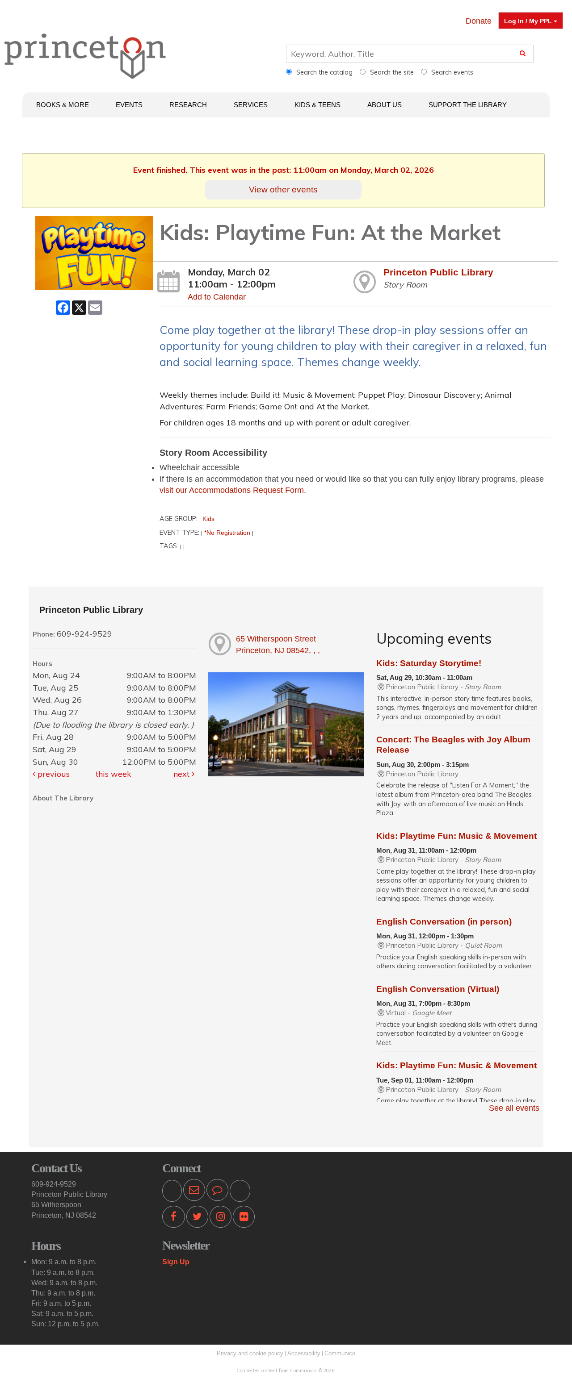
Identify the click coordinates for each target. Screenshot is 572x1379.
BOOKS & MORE (62, 104)
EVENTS (129, 104)
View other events (283, 189)
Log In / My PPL (529, 21)
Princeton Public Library (438, 272)
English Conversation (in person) (444, 921)
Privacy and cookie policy (250, 1353)
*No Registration (227, 532)
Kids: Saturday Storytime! (428, 663)
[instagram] (220, 1218)
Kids (208, 518)
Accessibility (303, 1353)
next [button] (182, 774)
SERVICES (251, 104)
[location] (240, 1191)
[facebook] (173, 1218)
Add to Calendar (217, 296)
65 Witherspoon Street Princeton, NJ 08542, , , (278, 644)
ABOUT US (384, 104)
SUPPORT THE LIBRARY (468, 104)
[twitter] (197, 1218)
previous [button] (52, 774)
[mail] (194, 1191)
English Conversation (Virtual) (437, 989)
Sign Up (175, 1262)
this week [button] (113, 774)
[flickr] (244, 1218)
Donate (479, 21)
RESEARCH (188, 104)
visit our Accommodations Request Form (232, 490)
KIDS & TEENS (317, 104)
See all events (514, 1108)
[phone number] (172, 1191)
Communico (339, 1353)
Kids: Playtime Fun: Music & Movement (456, 836)
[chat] (217, 1191)
